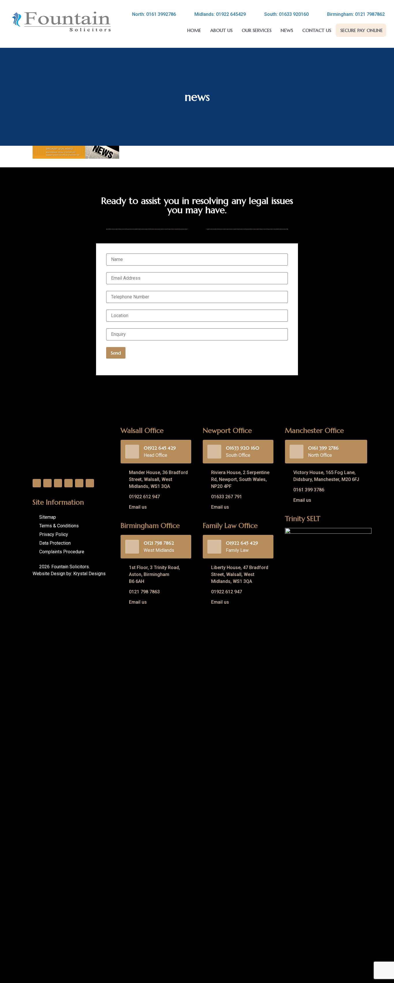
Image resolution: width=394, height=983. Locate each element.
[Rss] (90, 483)
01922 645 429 (160, 448)
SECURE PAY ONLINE (361, 30)
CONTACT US (316, 30)
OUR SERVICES (256, 30)
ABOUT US (221, 30)
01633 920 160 (242, 448)
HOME (194, 30)
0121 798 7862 (159, 543)
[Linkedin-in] (58, 483)
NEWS (287, 30)
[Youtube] (79, 483)
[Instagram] (68, 483)
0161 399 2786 (323, 448)
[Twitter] (47, 483)
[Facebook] (37, 483)
